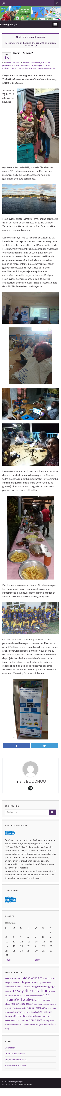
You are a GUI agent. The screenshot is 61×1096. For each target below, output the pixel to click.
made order (37, 1004)
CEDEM (15, 65)
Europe (52, 991)
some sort (35, 1020)
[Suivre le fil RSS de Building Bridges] (3, 2)
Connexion (10, 1047)
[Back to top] (54, 1089)
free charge (37, 996)
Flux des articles (15, 1053)
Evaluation (6, 68)
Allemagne (9, 978)
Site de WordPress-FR (15, 1065)
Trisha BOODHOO (12, 62)
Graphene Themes (24, 1084)
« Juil (7, 959)
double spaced (17, 987)
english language (46, 986)
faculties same (10, 996)
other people (10, 1012)
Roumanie (26, 1012)
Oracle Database (36, 1007)
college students (11, 983)
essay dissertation (31, 990)
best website (19, 978)
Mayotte (53, 1004)
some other (24, 1020)
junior (43, 1000)
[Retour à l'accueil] (30, 13)
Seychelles (15, 1020)
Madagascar (26, 1003)
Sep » (38, 959)
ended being (30, 986)
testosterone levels (12, 1024)
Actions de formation (31, 62)
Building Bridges (9, 24)
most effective (10, 1008)
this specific (24, 1024)
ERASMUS (9, 991)
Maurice (46, 1004)
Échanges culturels (42, 65)
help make (36, 1000)
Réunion (34, 1012)
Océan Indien (21, 1008)
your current (45, 1024)
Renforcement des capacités (24, 68)
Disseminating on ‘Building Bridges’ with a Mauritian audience (30, 44)
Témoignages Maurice (46, 68)
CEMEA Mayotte (26, 65)
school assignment (35, 1016)
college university (29, 982)
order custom (51, 1008)
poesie (18, 1011)
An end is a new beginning (32, 36)
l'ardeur (15, 1003)
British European (49, 978)
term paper (48, 1020)
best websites (33, 978)
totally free (34, 1024)
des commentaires (16, 1059)
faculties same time (24, 996)
